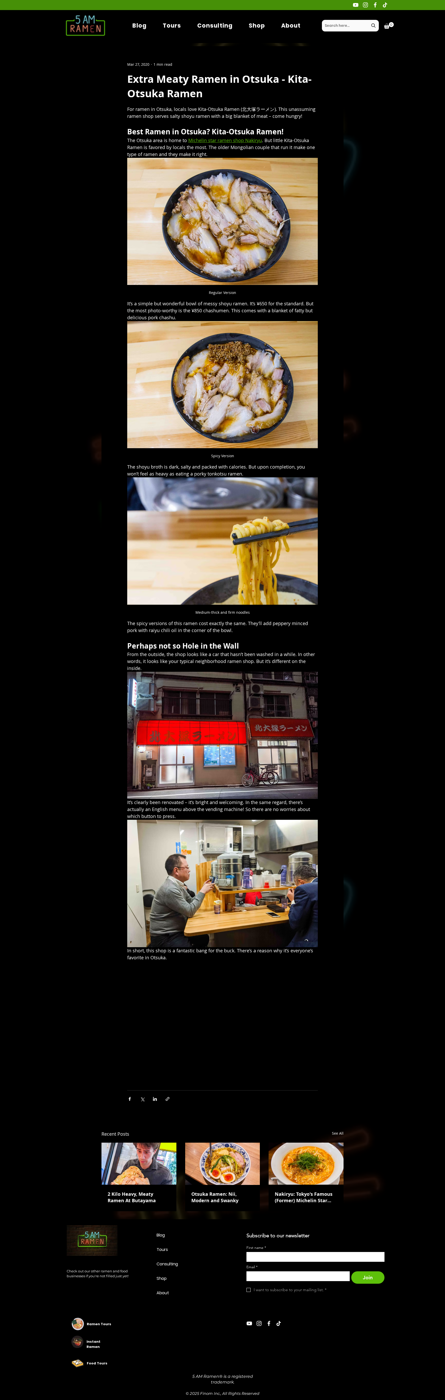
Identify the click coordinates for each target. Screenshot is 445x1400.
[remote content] (222, 1019)
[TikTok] (385, 5)
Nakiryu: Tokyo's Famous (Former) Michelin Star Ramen (303, 1197)
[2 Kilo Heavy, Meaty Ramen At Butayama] (138, 1164)
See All (338, 1133)
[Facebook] (375, 5)
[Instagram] (365, 5)
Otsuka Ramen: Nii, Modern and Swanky (214, 1197)
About (163, 1293)
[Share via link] (167, 1098)
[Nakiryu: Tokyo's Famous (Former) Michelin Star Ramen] (306, 1164)
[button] (389, 25)
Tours (162, 1249)
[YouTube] (355, 5)
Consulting (167, 1264)
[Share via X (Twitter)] (142, 1098)
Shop (162, 1278)
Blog (161, 1235)
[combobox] (350, 25)
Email (252, 1267)
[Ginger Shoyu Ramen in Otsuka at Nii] (222, 1164)
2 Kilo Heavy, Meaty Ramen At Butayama (132, 1197)
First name (256, 1248)
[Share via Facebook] (129, 1098)
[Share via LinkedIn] (154, 1098)
